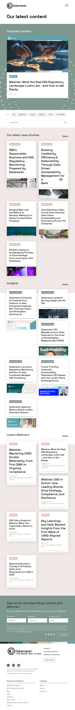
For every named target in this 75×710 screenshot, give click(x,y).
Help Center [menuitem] (11, 700)
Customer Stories (51, 651)
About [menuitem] (42, 685)
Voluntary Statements (29, 671)
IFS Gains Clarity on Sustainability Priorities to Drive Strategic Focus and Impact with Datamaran (21, 255)
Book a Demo (49, 660)
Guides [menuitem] (9, 705)
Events (50, 114)
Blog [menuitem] (8, 691)
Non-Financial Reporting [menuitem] (15, 688)
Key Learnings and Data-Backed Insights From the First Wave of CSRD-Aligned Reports (53, 530)
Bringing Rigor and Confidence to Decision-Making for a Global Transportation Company (20, 215)
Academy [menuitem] (10, 697)
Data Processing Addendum (14, 671)
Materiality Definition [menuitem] (14, 685)
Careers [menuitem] (42, 688)
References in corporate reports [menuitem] (17, 702)
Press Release (15, 292)
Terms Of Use (27, 669)
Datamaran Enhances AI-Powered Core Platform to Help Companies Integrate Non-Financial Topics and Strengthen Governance (20, 306)
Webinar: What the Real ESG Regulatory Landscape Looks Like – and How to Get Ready (53, 455)
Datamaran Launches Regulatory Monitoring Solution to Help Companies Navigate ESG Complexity (21, 372)
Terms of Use (10, 628)
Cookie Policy (11, 669)
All (14, 114)
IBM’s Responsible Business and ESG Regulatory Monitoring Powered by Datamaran (21, 161)
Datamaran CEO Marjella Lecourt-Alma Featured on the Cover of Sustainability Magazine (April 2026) (53, 335)
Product (47, 648)
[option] (37, 69)
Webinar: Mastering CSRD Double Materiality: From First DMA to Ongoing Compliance (21, 461)
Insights (33, 114)
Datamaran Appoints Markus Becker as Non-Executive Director (21, 410)
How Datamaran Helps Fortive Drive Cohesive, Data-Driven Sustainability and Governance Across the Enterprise (53, 216)
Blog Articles (22, 114)
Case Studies (60, 114)
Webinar (13, 444)
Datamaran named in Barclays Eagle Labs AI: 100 (53, 300)
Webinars (41, 114)
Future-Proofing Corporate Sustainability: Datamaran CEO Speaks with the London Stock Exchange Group (53, 373)
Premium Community (51, 654)
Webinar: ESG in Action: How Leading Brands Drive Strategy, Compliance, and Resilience (52, 489)
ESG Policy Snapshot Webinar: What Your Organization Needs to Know (20, 524)
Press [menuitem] (8, 694)
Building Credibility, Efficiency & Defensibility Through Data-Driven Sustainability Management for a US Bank (37, 87)
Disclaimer (35, 669)
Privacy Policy (20, 628)
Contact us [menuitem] (43, 691)
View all (65, 136)
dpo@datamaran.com (25, 631)
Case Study (14, 76)
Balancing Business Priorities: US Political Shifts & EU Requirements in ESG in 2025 (21, 569)
